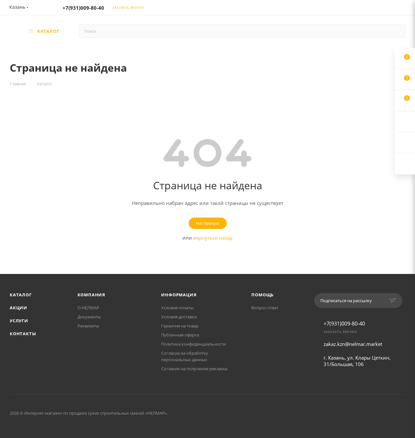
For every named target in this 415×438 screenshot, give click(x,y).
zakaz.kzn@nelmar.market (353, 344)
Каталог (21, 295)
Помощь (262, 295)
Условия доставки (179, 317)
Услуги (19, 321)
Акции (18, 308)
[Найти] (397, 31)
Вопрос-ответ (265, 308)
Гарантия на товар (179, 326)
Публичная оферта (180, 335)
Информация (178, 295)
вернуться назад (212, 237)
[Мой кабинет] (402, 8)
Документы (89, 317)
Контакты (23, 334)
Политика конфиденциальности (193, 344)
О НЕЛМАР (88, 308)
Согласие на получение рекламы (194, 369)
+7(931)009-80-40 (83, 8)
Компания (91, 295)
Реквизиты (88, 326)
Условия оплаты (177, 308)
